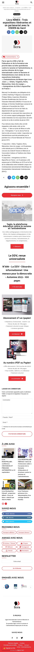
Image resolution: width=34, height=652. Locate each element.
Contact (26, 645)
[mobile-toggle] (3, 2)
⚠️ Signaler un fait (9, 648)
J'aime (29, 513)
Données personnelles (10, 645)
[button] (31, 2)
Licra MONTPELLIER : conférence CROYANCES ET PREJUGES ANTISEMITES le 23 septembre (8, 466)
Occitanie (17, 7)
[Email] (21, 32)
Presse (20, 645)
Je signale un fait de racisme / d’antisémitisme (17, 647)
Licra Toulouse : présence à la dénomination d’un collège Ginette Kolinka (24, 495)
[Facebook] (9, 32)
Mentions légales (13, 643)
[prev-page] (3, 504)
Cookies (22, 643)
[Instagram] (17, 638)
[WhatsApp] (17, 32)
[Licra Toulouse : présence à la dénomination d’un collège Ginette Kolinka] (25, 484)
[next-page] (6, 504)
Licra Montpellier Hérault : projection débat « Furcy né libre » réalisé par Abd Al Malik (8, 495)
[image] (17, 211)
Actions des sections (8, 7)
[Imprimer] (25, 32)
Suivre (29, 517)
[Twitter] (13, 32)
